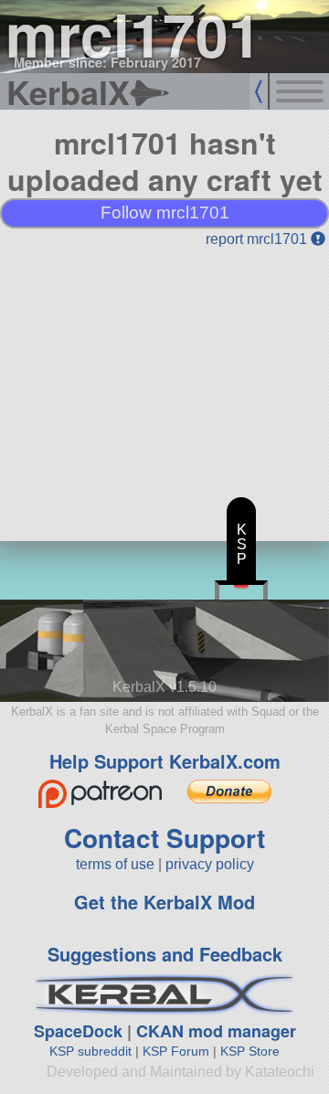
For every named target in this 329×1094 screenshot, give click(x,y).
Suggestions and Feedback (165, 953)
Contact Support (164, 837)
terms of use (115, 864)
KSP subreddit (90, 1051)
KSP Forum (176, 1051)
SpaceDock (78, 1031)
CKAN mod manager (216, 1031)
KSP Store (250, 1051)
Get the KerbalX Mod (164, 901)
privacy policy (209, 864)
